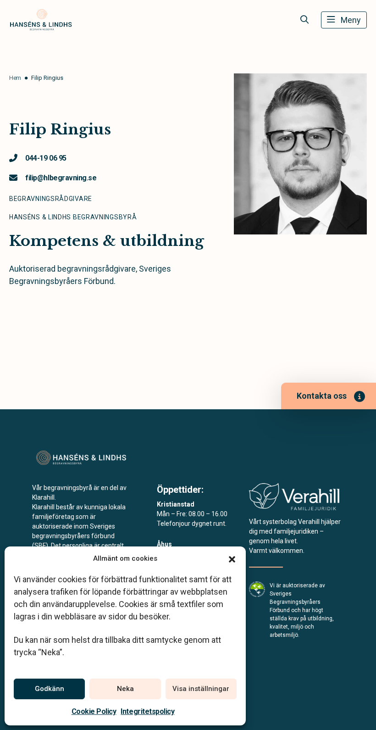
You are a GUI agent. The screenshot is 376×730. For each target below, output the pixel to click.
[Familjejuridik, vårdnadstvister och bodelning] (294, 499)
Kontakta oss (322, 396)
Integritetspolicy (147, 711)
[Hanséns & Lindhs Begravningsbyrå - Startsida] (81, 457)
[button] (232, 558)
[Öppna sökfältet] (304, 20)
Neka (125, 689)
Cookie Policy (94, 711)
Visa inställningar (200, 689)
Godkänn (49, 689)
